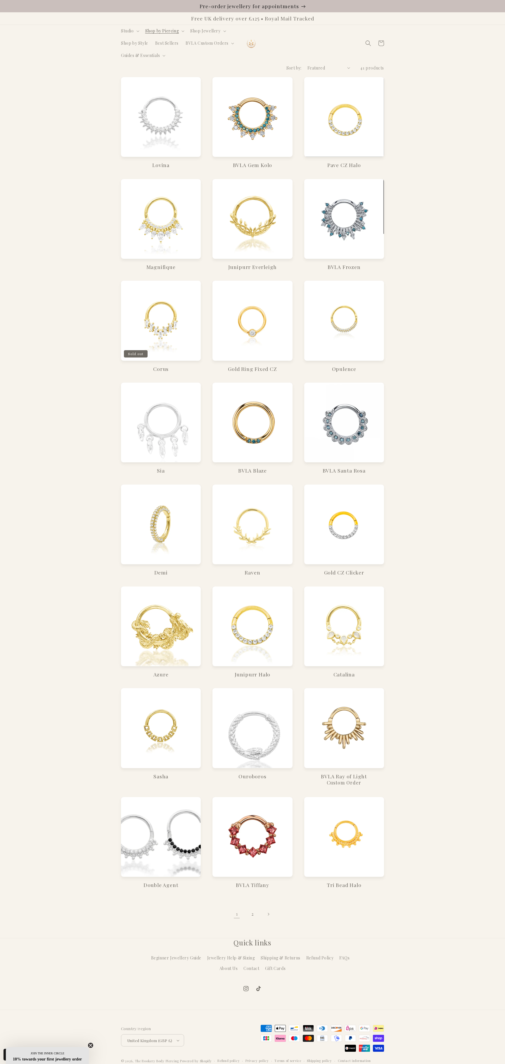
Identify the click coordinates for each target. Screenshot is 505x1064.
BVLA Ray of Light (344, 776)
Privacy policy (257, 1060)
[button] (129, 31)
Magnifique (161, 267)
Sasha (160, 776)
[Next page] (268, 914)
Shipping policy (319, 1060)
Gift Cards (275, 968)
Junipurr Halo (253, 674)
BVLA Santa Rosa (344, 470)
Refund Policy (320, 958)
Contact (251, 968)
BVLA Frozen (344, 267)
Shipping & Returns (280, 958)
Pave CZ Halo (344, 165)
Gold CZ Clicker (344, 572)
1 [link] (237, 914)
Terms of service (287, 1060)
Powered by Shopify (196, 1061)
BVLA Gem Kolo (252, 165)
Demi (161, 572)
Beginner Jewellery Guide (176, 958)
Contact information (354, 1060)
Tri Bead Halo (344, 885)
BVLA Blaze (252, 470)
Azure (161, 674)
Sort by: (294, 68)
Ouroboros (252, 776)
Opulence (344, 369)
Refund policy (228, 1060)
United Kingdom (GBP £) (149, 1040)
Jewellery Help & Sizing (231, 958)
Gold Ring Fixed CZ (252, 369)
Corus (161, 369)
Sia (161, 470)
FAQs (344, 958)
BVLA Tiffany (252, 885)
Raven (252, 572)
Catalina (344, 674)
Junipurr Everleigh (252, 267)
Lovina (161, 165)
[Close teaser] (91, 1045)
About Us (228, 968)
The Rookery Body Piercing (157, 1061)
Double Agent (161, 885)
